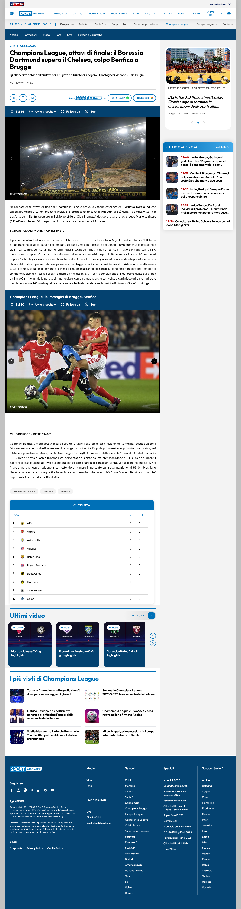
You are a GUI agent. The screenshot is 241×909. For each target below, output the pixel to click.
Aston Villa (33, 540)
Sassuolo (207, 870)
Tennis (128, 876)
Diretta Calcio (94, 817)
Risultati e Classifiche (98, 823)
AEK (29, 523)
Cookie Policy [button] (55, 848)
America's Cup (133, 865)
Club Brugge (34, 590)
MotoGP (130, 848)
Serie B (129, 797)
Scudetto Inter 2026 (175, 800)
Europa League (134, 814)
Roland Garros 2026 (175, 786)
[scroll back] (153, 636)
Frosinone (208, 808)
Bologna (207, 786)
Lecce (205, 836)
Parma (206, 859)
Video (89, 780)
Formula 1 (130, 836)
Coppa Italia (132, 802)
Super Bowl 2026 (173, 815)
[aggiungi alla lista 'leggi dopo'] (23, 98)
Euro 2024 (169, 849)
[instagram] (18, 790)
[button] (42, 111)
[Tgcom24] (17, 4)
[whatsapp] (25, 790)
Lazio (205, 831)
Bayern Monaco (36, 565)
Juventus (207, 825)
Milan (205, 842)
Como (30, 598)
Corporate (16, 848)
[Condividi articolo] (13, 98)
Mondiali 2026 (171, 780)
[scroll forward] (153, 643)
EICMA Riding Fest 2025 (177, 832)
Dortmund (33, 582)
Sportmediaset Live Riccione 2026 (174, 793)
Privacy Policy (35, 848)
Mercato (130, 786)
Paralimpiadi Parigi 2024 (177, 837)
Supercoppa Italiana (137, 831)
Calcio (128, 780)
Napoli (206, 853)
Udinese (206, 881)
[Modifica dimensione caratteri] (32, 98)
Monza (206, 848)
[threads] (45, 790)
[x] (32, 790)
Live (88, 811)
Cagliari (206, 791)
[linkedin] (39, 790)
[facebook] (12, 790)
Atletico (32, 548)
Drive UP (130, 893)
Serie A (129, 791)
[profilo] (229, 13)
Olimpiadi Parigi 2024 (176, 843)
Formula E (131, 842)
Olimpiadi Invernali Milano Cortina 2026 (175, 807)
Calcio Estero (132, 825)
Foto (89, 786)
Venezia (206, 887)
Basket (129, 859)
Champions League (136, 808)
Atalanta (207, 780)
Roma (205, 865)
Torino (206, 876)
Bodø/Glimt (34, 573)
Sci (126, 881)
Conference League (136, 819)
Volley (128, 887)
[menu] (12, 13)
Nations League (134, 870)
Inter (205, 819)
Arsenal (31, 531)
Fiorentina (208, 802)
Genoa (206, 814)
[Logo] (32, 13)
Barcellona (33, 556)
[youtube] (52, 790)
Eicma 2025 (170, 821)
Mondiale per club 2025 (177, 826)
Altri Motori (132, 853)
